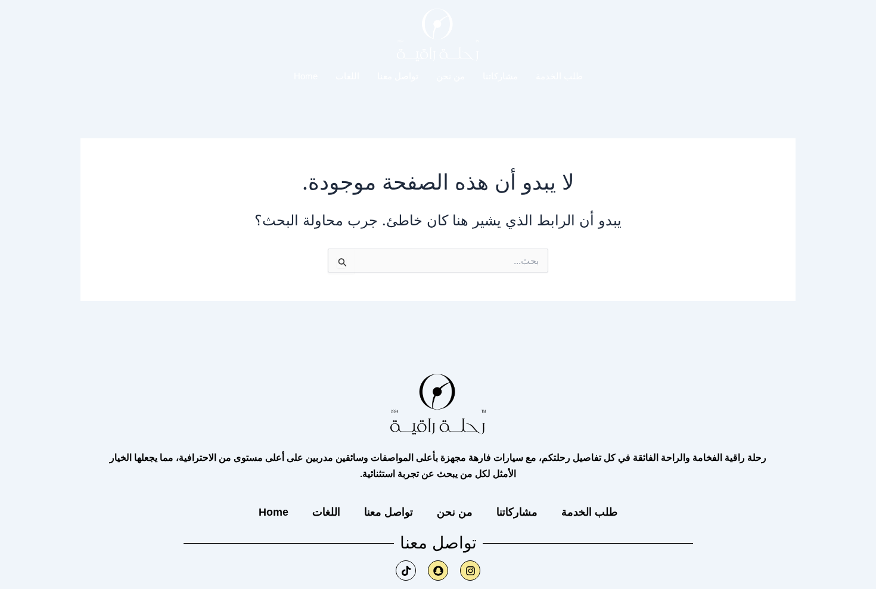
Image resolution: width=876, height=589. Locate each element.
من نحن (450, 76)
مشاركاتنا (500, 76)
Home (306, 76)
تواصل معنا (397, 76)
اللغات (347, 76)
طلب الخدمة (559, 76)
